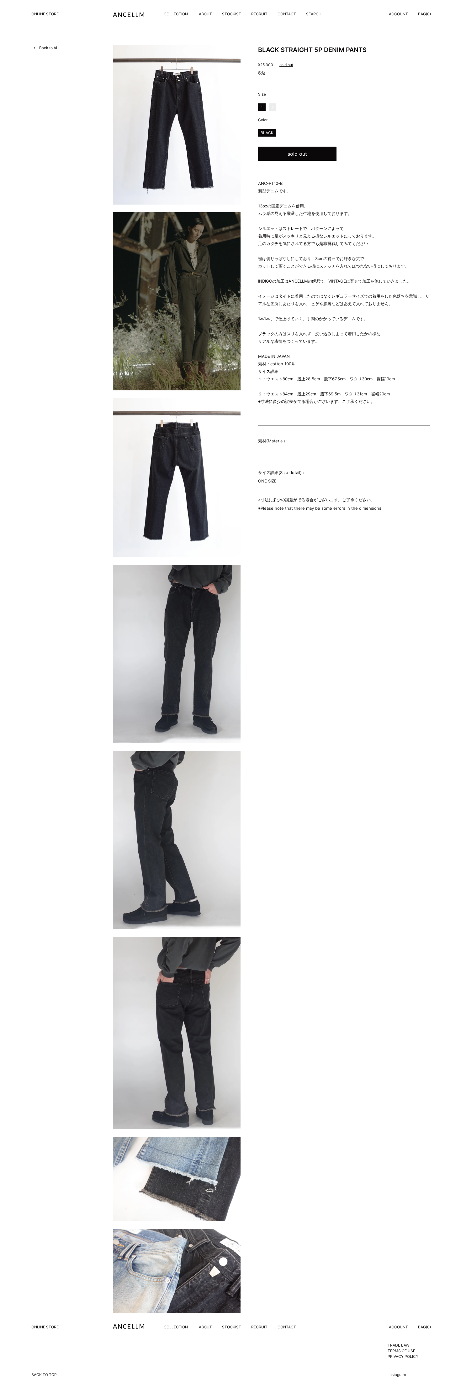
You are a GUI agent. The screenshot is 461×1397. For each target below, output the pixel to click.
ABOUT (205, 14)
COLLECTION (176, 14)
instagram (397, 1374)
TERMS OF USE (401, 1350)
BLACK (267, 132)
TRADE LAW (398, 1345)
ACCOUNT (398, 14)
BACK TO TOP (44, 1374)
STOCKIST (231, 14)
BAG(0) (424, 14)
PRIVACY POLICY (403, 1356)
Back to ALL (50, 47)
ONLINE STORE (45, 14)
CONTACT (287, 14)
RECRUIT (259, 14)
